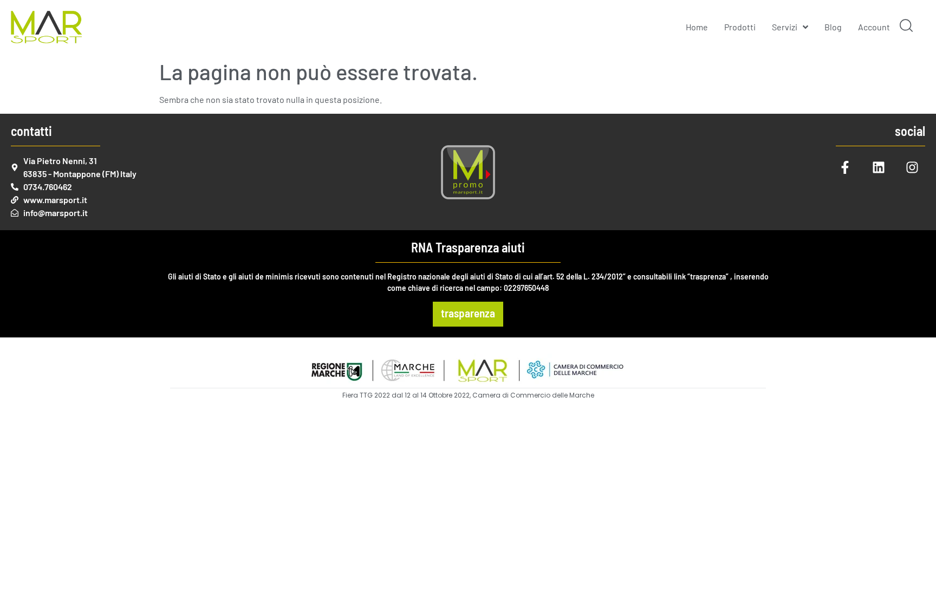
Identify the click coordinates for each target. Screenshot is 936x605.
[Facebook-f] (845, 167)
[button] (906, 27)
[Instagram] (912, 167)
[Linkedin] (879, 167)
